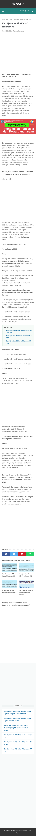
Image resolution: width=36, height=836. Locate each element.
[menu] (3, 11)
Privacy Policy (19, 831)
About (6, 831)
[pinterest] (22, 554)
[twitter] (14, 554)
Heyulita (18, 3)
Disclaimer (28, 831)
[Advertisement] (18, 53)
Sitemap (18, 833)
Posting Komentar (18, 31)
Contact (11, 831)
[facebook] (6, 554)
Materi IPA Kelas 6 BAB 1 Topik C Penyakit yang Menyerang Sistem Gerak (16, 727)
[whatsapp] (30, 554)
